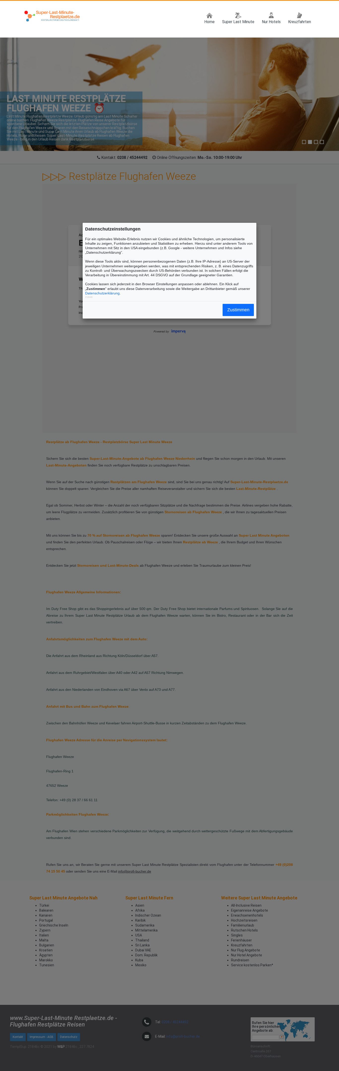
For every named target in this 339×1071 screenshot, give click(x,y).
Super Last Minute (238, 21)
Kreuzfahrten (299, 21)
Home (209, 21)
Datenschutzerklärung (102, 293)
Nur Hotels (271, 21)
